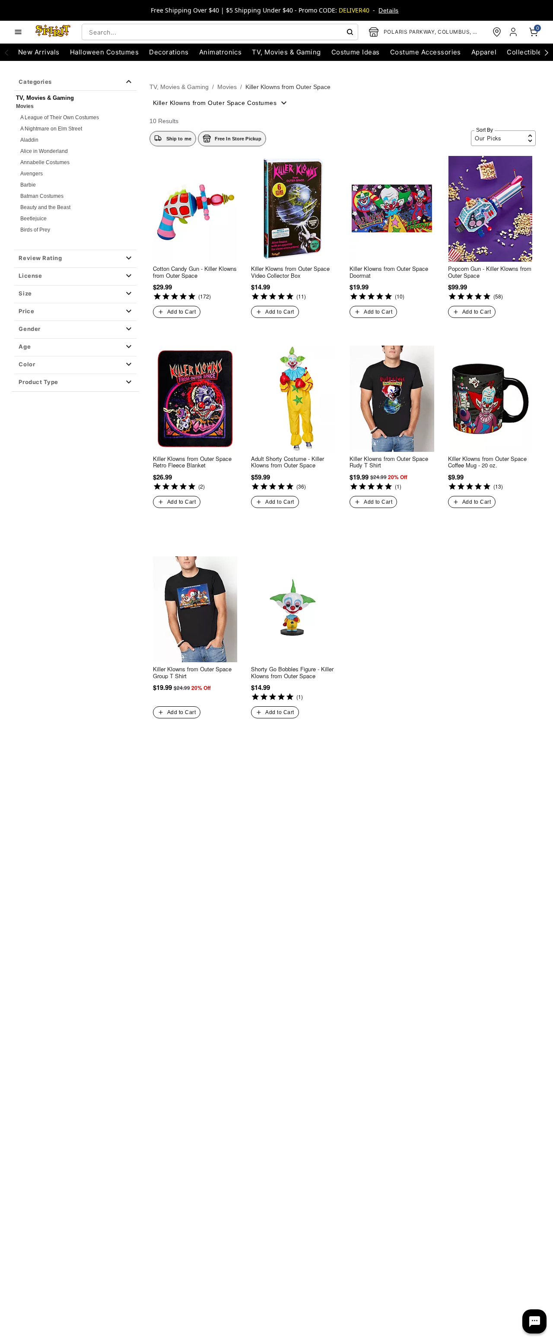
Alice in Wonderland (44, 151)
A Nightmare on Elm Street (51, 129)
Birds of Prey (35, 230)
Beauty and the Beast (45, 207)
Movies (25, 106)
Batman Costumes (42, 196)
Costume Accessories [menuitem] (425, 52)
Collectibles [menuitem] (526, 52)
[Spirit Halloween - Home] (53, 32)
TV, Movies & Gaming (179, 86)
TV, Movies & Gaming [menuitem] (286, 52)
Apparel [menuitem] (483, 52)
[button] (75, 258)
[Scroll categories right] (546, 52)
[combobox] (220, 32)
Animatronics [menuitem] (220, 52)
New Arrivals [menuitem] (39, 52)
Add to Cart (181, 312)
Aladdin (29, 140)
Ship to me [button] (178, 138)
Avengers (31, 174)
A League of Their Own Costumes (59, 117)
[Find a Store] (497, 32)
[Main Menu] (18, 32)
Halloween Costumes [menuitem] (104, 52)
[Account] (514, 32)
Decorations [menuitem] (168, 52)
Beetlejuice (33, 219)
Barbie (28, 185)
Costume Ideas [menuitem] (355, 52)
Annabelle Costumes (45, 162)
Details (388, 10)
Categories (35, 81)
